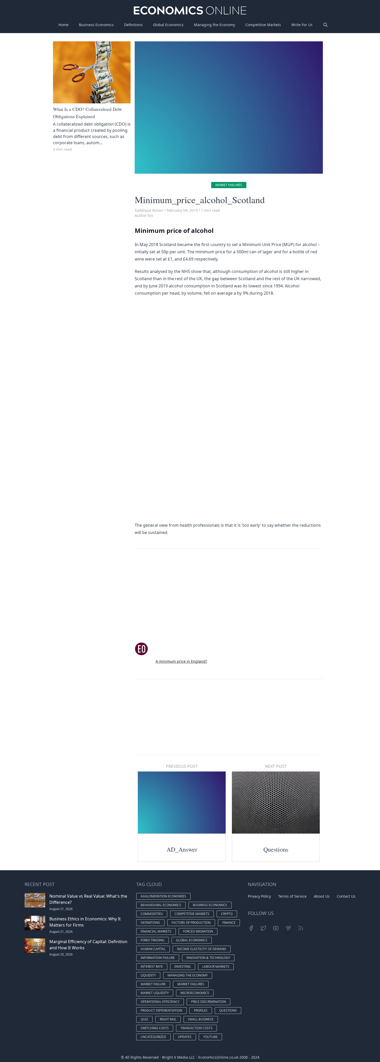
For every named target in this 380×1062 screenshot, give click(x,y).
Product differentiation (161, 1010)
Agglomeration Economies (163, 896)
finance (228, 922)
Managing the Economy (214, 24)
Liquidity (148, 975)
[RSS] (300, 928)
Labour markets (215, 966)
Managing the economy (188, 975)
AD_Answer (181, 849)
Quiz (144, 1019)
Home (63, 24)
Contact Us (346, 896)
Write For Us (302, 24)
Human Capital (153, 949)
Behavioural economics (161, 905)
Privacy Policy (259, 896)
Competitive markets (191, 914)
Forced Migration (198, 931)
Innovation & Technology (208, 958)
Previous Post (182, 766)
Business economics (210, 905)
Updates (185, 1037)
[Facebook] (251, 928)
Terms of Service (292, 896)
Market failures (228, 185)
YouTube (210, 1037)
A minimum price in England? (181, 661)
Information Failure (158, 958)
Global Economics (168, 24)
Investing (182, 966)
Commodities (152, 914)
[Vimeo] (288, 928)
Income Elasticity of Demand (201, 949)
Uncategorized (153, 1037)
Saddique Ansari (149, 210)
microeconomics (194, 993)
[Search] (325, 24)
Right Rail (168, 1019)
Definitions (133, 24)
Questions (275, 849)
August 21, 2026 (61, 909)
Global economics (191, 940)
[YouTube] (276, 928)
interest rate (152, 966)
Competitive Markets (263, 24)
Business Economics (96, 24)
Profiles (201, 1010)
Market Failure (153, 984)
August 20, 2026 (61, 954)
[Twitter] (263, 928)
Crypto (227, 914)
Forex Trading (152, 940)
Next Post (276, 766)
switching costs (155, 1028)
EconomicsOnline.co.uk (218, 1057)
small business (201, 1019)
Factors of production (191, 922)
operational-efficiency (160, 1001)
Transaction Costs (196, 1028)
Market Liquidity (155, 993)
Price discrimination (208, 1001)
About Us (322, 896)
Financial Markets (156, 931)
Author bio (144, 215)
